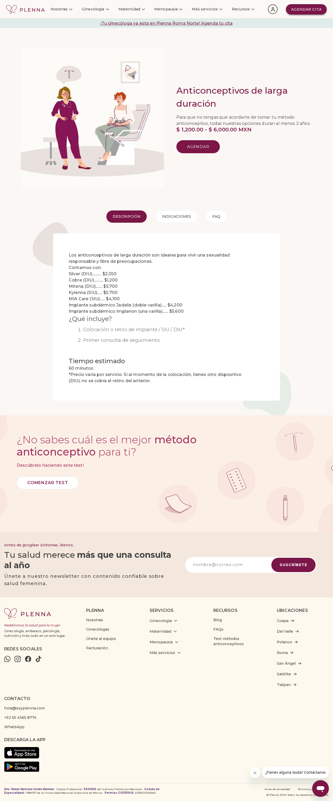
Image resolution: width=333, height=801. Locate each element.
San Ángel (286, 663)
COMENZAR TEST (47, 482)
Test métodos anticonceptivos (228, 641)
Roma (282, 652)
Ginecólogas (97, 629)
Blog (217, 620)
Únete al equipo (101, 638)
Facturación (97, 648)
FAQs (218, 629)
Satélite (284, 674)
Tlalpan (284, 684)
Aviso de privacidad (277, 789)
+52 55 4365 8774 (20, 717)
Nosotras (94, 620)
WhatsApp (14, 727)
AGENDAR (198, 146)
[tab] (126, 216)
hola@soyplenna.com (24, 708)
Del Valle (285, 631)
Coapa (283, 620)
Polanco (284, 642)
